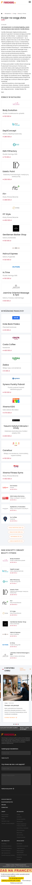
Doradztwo (4, 807)
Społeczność (20, 840)
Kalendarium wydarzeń (22, 846)
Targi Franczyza (21, 848)
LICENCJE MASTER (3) (15, 541)
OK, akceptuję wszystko (16, 878)
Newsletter (19, 843)
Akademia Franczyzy (22, 855)
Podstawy (3, 843)
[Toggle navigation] (30, 2)
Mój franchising (20, 830)
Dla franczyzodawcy (6, 848)
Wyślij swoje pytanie (6, 788)
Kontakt (19, 859)
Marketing (19, 857)
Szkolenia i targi (5, 821)
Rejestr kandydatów (7, 802)
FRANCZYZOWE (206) (15, 532)
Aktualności (8, 13)
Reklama (3, 804)
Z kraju (14, 13)
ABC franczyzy (5, 840)
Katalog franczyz (6, 799)
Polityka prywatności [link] (16, 883)
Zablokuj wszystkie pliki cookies (11, 880)
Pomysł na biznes (21, 837)
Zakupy (3, 811)
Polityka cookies (10, 865)
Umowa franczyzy (5, 850)
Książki (3, 819)
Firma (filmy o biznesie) (22, 828)
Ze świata (19, 817)
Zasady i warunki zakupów (7, 823)
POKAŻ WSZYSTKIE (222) (15, 527)
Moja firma (19, 832)
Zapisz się (4, 758)
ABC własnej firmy (5, 853)
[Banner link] (16, 8)
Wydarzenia (20, 821)
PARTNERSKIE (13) (15, 536)
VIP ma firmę (20, 835)
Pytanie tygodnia (21, 819)
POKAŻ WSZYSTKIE (22, 669)
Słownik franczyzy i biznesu (8, 855)
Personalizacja (26, 880)
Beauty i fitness (22, 13)
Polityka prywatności (20, 865)
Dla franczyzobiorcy (6, 846)
